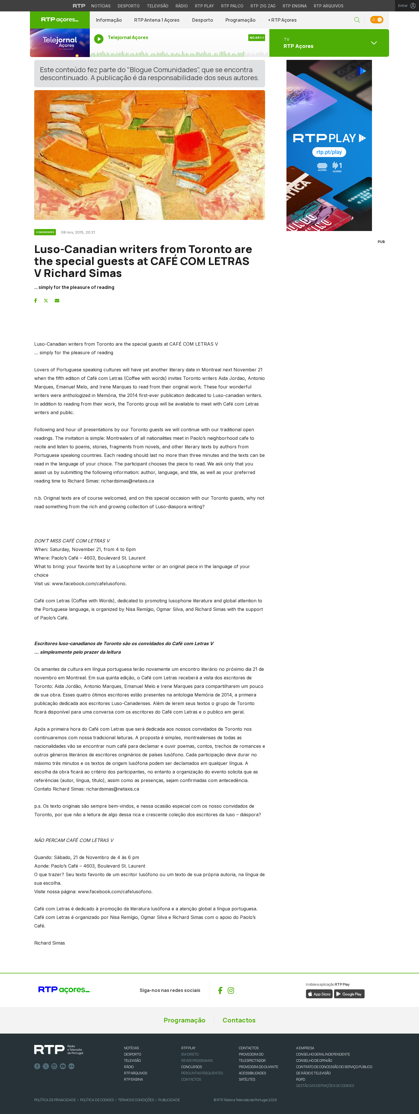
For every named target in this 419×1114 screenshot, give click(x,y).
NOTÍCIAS (131, 1048)
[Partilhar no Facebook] (35, 300)
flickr (71, 1066)
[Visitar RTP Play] (329, 145)
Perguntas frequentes (202, 1073)
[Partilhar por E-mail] (57, 300)
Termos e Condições (136, 1099)
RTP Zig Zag (263, 5)
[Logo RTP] (58, 1050)
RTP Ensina (295, 5)
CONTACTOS (249, 1048)
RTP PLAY (188, 1048)
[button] (357, 20)
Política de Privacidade (55, 1099)
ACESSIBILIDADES (252, 1073)
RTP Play (204, 5)
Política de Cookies (97, 1099)
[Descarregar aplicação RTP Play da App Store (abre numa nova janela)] (319, 994)
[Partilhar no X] (46, 300)
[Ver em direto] (60, 43)
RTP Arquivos (328, 5)
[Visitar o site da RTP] (79, 5)
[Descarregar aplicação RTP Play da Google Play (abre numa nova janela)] (349, 994)
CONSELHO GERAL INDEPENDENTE (323, 1054)
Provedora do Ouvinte (258, 1066)
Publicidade (169, 1099)
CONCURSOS (191, 1066)
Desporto (129, 5)
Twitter (46, 1066)
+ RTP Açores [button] (282, 20)
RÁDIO (129, 1066)
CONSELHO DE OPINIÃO (314, 1060)
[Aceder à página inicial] (60, 20)
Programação (240, 20)
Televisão (157, 5)
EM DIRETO (190, 1054)
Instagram (54, 1066)
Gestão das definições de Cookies (325, 1085)
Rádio (182, 5)
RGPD (300, 1079)
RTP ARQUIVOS (135, 1073)
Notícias (101, 5)
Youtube (63, 1066)
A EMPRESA (305, 1048)
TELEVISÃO (132, 1060)
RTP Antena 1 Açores (157, 20)
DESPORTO (132, 1054)
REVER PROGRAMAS (197, 1060)
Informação (109, 20)
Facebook (37, 1066)
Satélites (247, 1079)
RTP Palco (232, 5)
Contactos (239, 1020)
